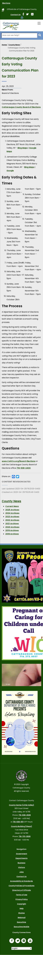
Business (21, 863)
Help (22, 908)
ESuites (21, 913)
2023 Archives (12, 516)
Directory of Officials (21, 890)
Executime (21, 922)
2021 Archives (12, 523)
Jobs (21, 872)
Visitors (21, 867)
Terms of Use (21, 895)
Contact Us (16, 14)
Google (10, 170)
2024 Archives (12, 513)
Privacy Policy (22, 899)
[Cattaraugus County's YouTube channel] (23, 17)
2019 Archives (12, 530)
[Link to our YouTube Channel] (31, 941)
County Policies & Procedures (21, 885)
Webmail (21, 917)
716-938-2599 (25, 815)
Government (21, 854)
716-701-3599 (24, 836)
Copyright (21, 904)
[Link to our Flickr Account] (33, 14)
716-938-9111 (18, 822)
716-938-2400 (24, 468)
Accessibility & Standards (21, 881)
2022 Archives (12, 520)
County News (14, 45)
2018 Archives (12, 534)
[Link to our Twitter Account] (28, 14)
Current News (12, 506)
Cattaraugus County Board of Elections (21, 107)
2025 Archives (12, 509)
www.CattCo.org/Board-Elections (18, 461)
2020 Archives (12, 527)
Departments (21, 858)
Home (4, 45)
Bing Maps (23, 148)
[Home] (11, 25)
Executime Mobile (21, 926)
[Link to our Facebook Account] (24, 14)
